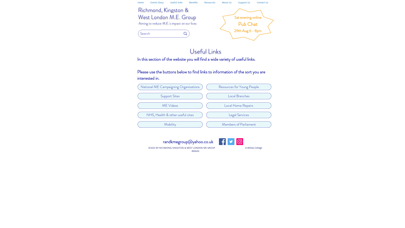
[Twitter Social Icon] (231, 141)
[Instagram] (239, 141)
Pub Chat (248, 24)
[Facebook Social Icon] (222, 141)
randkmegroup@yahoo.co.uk (188, 142)
